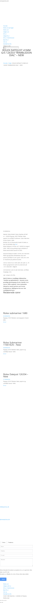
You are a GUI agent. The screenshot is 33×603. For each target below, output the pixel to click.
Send (3, 579)
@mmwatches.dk (5, 519)
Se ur (4, 322)
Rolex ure (6, 30)
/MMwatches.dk (4, 507)
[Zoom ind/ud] (5, 600)
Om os (5, 42)
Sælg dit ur (6, 36)
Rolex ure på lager (8, 28)
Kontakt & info (7, 44)
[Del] (2, 600)
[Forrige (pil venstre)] (0, 602)
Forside (5, 26)
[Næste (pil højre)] (2, 602)
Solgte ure (6, 32)
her (16, 244)
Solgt (10, 63)
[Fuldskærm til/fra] (4, 600)
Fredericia (10, 542)
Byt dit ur (6, 40)
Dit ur (5, 34)
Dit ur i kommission (8, 38)
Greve (3, 542)
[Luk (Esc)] (0, 600)
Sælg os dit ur (7, 586)
